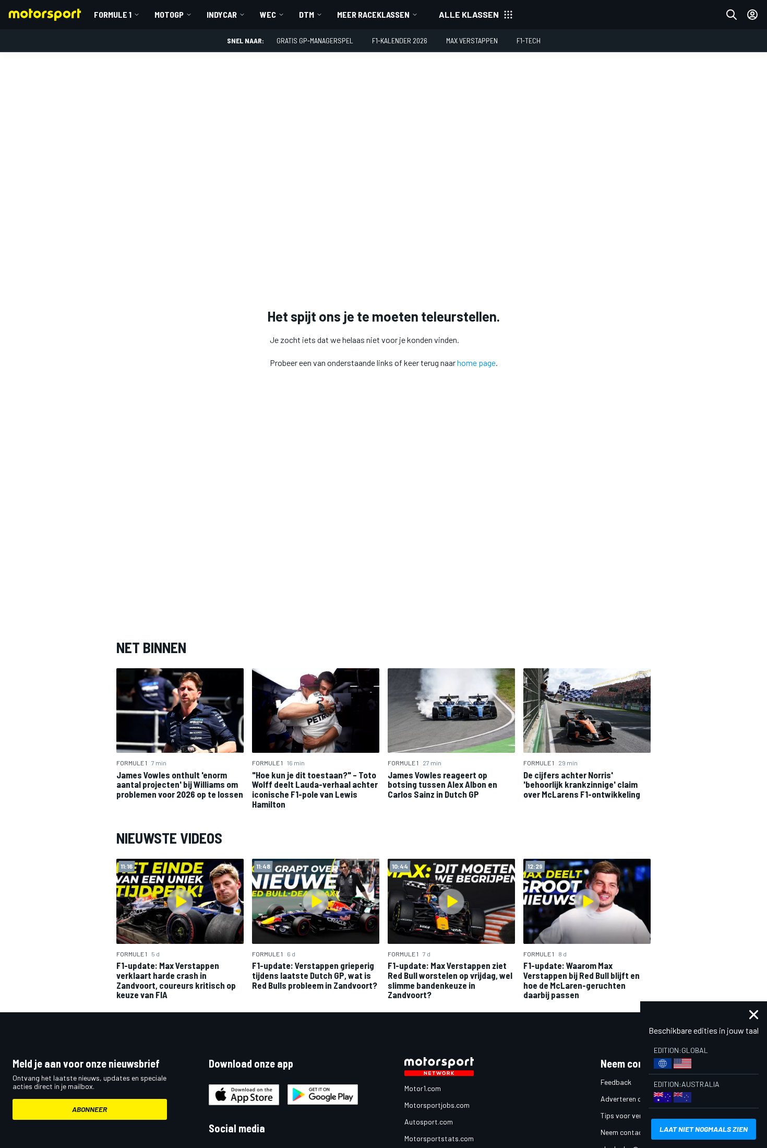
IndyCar (222, 14)
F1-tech (529, 40)
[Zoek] (731, 14)
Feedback (616, 1082)
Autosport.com (428, 1121)
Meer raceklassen (373, 14)
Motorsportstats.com (439, 1138)
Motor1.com (422, 1088)
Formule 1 (112, 14)
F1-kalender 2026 (399, 40)
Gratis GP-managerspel (315, 40)
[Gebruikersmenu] (752, 14)
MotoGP (169, 14)
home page (476, 363)
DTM (306, 14)
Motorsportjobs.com (437, 1104)
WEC (268, 14)
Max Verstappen (472, 40)
